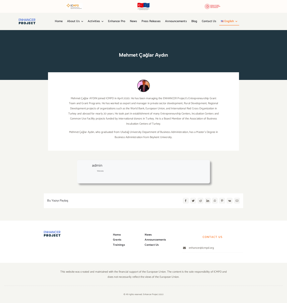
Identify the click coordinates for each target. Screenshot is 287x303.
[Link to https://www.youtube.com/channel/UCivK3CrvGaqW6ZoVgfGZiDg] (255, 21)
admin (97, 165)
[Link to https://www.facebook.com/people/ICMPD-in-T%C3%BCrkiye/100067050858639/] (244, 21)
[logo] (27, 20)
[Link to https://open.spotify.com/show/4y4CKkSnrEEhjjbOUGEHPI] (261, 21)
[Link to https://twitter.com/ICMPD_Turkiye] (249, 21)
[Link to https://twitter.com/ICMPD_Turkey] (51, 245)
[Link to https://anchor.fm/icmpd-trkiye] (266, 21)
